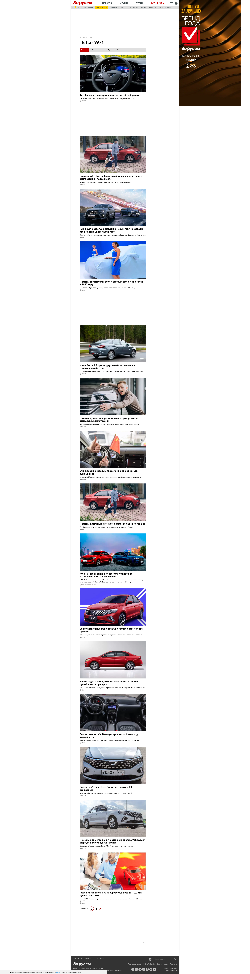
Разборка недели (116, 7)
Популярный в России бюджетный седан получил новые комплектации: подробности (111, 177)
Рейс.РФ (169, 970)
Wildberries (151, 964)
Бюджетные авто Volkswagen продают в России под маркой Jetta (109, 736)
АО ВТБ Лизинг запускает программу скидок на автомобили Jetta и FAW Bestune (106, 575)
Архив (175, 970)
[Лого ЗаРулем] (82, 3)
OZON (144, 964)
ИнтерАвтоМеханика (85, 7)
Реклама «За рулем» (170, 968)
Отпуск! (143, 7)
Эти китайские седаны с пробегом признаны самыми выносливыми (109, 472)
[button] (103, 972)
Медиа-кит (118, 970)
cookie (58, 972)
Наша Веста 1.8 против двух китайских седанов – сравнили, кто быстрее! (108, 367)
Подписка (173, 964)
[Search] (175, 959)
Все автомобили (86, 37)
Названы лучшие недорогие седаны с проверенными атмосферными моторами (109, 419)
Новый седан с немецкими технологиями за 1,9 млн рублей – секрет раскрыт (109, 683)
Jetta (86, 42)
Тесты (139, 3)
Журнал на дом (101, 7)
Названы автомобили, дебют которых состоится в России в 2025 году (112, 283)
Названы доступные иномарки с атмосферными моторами (112, 523)
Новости (107, 3)
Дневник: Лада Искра (173, 7)
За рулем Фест (78, 959)
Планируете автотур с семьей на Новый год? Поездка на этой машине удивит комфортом (111, 230)
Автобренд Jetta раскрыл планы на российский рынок (109, 95)
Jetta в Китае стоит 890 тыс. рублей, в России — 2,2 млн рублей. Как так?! (111, 894)
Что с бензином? (131, 7)
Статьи (124, 3)
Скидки (150, 7)
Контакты (110, 970)
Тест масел (159, 7)
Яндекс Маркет (162, 964)
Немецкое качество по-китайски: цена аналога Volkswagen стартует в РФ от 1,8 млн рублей (112, 841)
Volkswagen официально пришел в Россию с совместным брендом (111, 630)
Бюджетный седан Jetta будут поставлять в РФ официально (106, 788)
